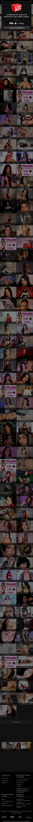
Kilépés (16, 20)
